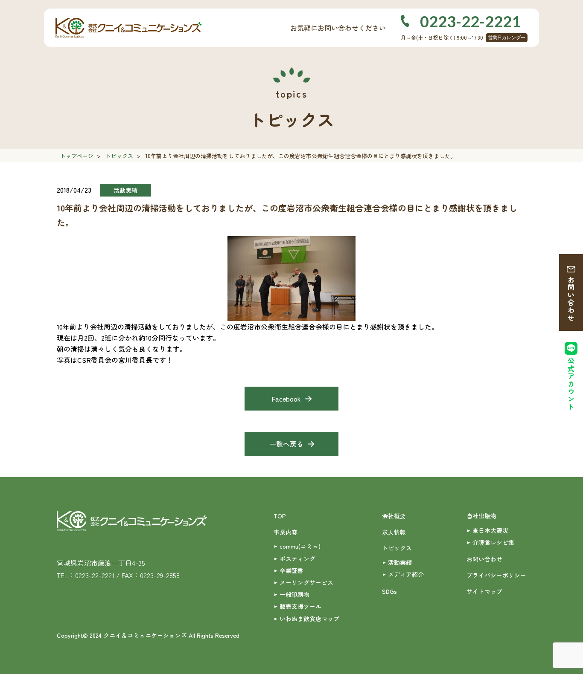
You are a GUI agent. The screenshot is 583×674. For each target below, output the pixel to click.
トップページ (76, 156)
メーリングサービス (306, 582)
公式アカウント (571, 384)
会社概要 (394, 516)
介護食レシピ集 (493, 542)
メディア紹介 (406, 574)
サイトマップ (484, 591)
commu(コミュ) (300, 546)
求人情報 (394, 532)
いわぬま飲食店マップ (309, 618)
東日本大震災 (490, 530)
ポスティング (297, 558)
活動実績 (400, 562)
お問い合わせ (571, 299)
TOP (280, 516)
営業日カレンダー (506, 37)
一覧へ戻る (286, 444)
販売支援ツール (300, 606)
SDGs (389, 591)
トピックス (119, 156)
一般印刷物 (294, 594)
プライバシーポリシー (496, 575)
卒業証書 (291, 570)
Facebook (286, 398)
